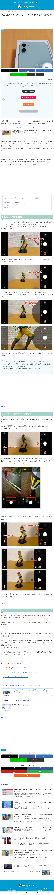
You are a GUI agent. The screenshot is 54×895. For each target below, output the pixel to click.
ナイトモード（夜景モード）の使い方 (16, 205)
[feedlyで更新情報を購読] (40, 771)
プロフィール (9, 888)
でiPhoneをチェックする (17, 663)
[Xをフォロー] (14, 768)
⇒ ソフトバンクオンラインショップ (29, 111)
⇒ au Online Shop (28, 104)
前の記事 (13, 615)
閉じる (37, 198)
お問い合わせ (45, 888)
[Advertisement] (27, 22)
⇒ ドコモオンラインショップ (28, 97)
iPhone (4, 749)
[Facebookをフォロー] (40, 768)
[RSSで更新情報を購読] (27, 775)
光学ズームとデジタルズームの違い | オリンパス (13, 371)
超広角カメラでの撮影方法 (13, 202)
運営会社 (40, 890)
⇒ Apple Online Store (28, 91)
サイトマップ (27, 888)
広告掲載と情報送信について (13, 890)
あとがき (9, 207)
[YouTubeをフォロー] (14, 771)
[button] (35, 74)
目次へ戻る (5, 407)
